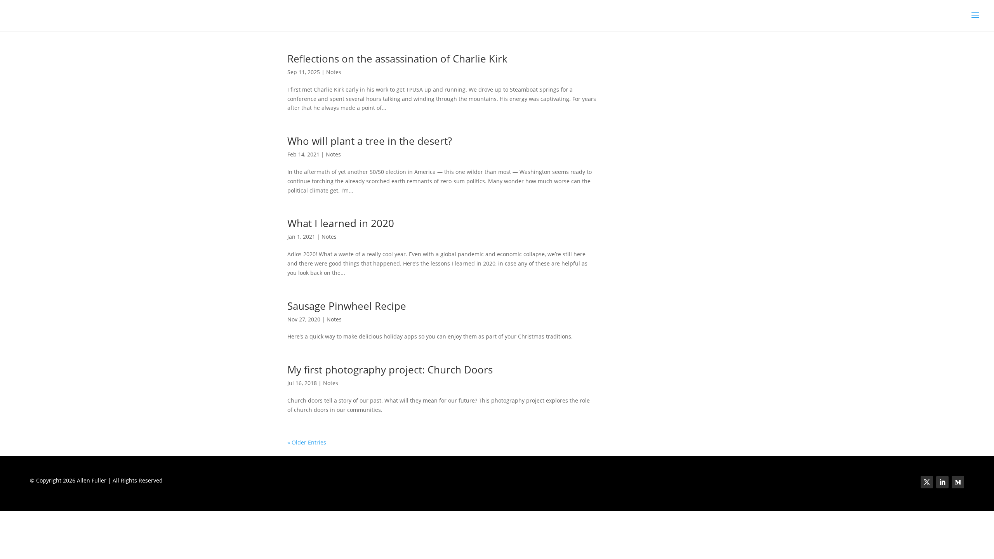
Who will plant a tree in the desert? (369, 141)
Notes (333, 72)
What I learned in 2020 (340, 223)
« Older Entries (306, 442)
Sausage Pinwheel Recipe (346, 306)
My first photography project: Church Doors (390, 370)
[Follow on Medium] (958, 482)
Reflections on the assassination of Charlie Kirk (397, 59)
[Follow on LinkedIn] (942, 482)
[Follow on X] (927, 482)
